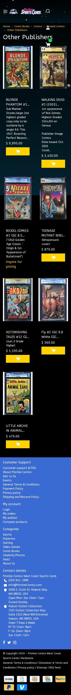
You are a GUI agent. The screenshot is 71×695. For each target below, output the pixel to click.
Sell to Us (9, 476)
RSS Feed (55, 667)
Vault (6, 559)
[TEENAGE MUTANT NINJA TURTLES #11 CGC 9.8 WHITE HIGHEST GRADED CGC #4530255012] (53, 198)
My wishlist (10, 518)
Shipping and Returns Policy (21, 497)
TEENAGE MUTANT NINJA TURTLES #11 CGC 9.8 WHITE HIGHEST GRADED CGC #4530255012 (53, 233)
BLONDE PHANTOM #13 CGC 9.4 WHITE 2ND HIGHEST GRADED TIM (17, 102)
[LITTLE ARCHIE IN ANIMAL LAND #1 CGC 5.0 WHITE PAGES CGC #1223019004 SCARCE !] (18, 393)
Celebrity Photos (14, 555)
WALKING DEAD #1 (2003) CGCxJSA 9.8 (52, 102)
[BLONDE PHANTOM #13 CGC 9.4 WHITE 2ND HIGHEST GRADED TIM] (18, 67)
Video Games (11, 547)
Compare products (15, 522)
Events (7, 480)
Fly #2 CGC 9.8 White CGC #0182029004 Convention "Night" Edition (52, 334)
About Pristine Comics (17, 472)
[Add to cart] (18, 151)
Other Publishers (17, 30)
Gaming (8, 543)
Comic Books (21, 26)
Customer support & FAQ (19, 468)
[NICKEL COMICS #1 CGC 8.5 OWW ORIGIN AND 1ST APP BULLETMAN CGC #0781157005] (18, 198)
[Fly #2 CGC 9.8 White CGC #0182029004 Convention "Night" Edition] (53, 299)
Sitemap (42, 667)
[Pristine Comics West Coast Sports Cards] (13, 11)
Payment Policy (13, 488)
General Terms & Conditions (21, 484)
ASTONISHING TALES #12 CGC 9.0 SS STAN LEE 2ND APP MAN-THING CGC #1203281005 (17, 334)
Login (6, 509)
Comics (38, 26)
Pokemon (9, 538)
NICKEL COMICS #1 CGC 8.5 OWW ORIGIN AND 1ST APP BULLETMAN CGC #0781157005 (17, 233)
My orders (9, 513)
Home (6, 26)
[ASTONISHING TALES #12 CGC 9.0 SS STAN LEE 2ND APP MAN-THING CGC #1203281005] (18, 299)
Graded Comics (55, 26)
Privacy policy (12, 493)
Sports (7, 534)
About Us (9, 563)
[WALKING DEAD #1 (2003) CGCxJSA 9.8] (53, 67)
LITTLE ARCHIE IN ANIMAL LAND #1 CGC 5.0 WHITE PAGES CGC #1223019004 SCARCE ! (17, 428)
